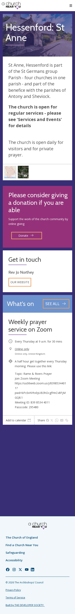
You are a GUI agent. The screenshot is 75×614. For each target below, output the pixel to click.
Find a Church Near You (22, 545)
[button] (71, 5)
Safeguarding (15, 552)
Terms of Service (15, 597)
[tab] (18, 420)
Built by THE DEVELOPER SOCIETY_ (25, 605)
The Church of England (22, 537)
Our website (19, 282)
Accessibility (14, 560)
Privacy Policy (13, 590)
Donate (23, 235)
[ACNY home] (11, 5)
